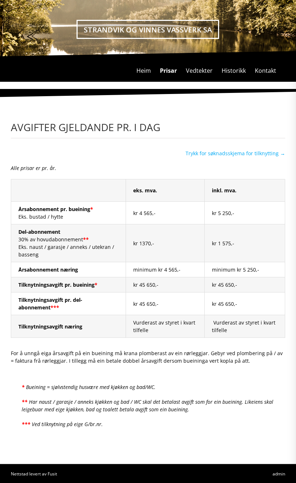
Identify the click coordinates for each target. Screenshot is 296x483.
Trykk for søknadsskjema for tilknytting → (235, 153)
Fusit (52, 474)
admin (279, 474)
